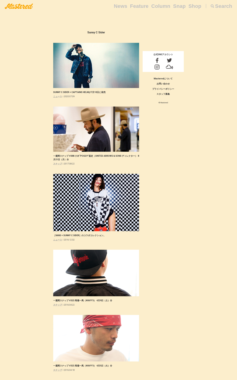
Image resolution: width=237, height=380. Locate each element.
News (120, 6)
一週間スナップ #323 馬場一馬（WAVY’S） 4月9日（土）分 (82, 300)
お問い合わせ (163, 83)
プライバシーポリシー (163, 89)
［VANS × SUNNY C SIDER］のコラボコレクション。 (79, 235)
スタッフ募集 (163, 94)
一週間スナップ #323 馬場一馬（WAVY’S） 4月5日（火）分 (82, 365)
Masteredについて (163, 78)
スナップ (57, 163)
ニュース (57, 96)
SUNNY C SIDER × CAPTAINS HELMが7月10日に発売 (79, 92)
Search (223, 6)
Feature (139, 6)
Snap (179, 6)
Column (160, 6)
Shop (194, 6)
